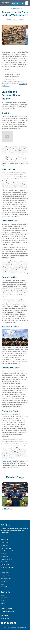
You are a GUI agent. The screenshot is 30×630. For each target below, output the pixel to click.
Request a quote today (9, 461)
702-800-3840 (5, 618)
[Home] (6, 3)
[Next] (27, 494)
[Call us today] (22, 3)
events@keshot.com (7, 611)
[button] (26, 3)
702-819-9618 (14, 467)
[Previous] (3, 494)
